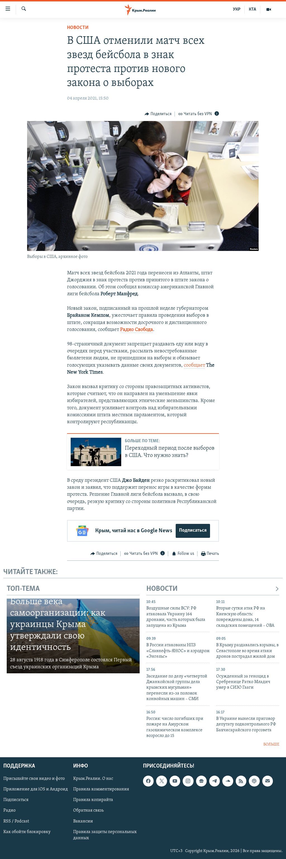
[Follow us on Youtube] (175, 781)
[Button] (158, 114)
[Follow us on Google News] (201, 781)
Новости (78, 27)
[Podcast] (254, 781)
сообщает (194, 365)
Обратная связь (88, 810)
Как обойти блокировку (27, 831)
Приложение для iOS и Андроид (35, 789)
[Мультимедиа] (268, 9)
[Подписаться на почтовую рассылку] (267, 781)
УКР (236, 9)
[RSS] (241, 781)
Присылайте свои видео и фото (34, 778)
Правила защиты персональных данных (105, 834)
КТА (252, 9)
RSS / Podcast (16, 821)
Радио (9, 810)
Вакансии (83, 821)
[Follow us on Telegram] (214, 781)
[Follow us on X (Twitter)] (161, 781)
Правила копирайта (93, 800)
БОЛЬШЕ (271, 744)
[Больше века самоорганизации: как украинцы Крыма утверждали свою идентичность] (73, 636)
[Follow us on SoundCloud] (227, 781)
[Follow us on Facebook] (148, 781)
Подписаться (193, 530)
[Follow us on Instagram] (188, 781)
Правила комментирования (101, 789)
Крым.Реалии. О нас (93, 778)
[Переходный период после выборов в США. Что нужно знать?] (96, 452)
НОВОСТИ (162, 589)
